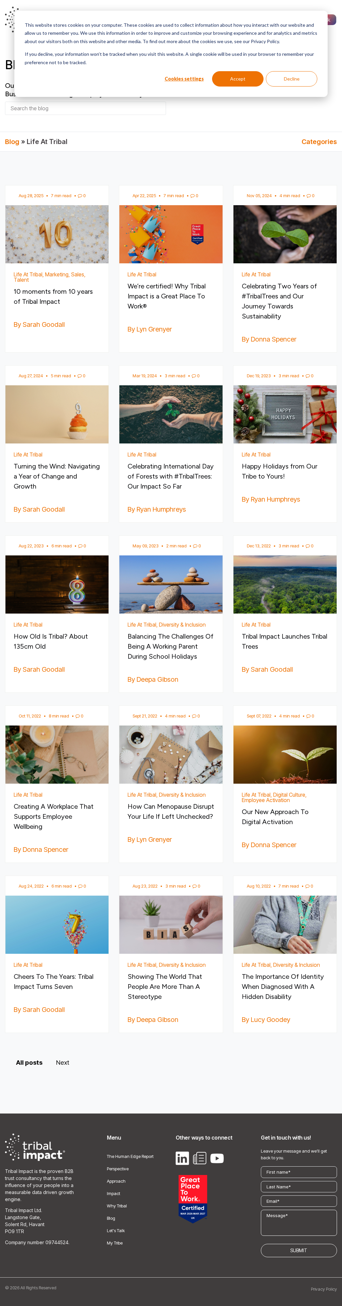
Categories (319, 142)
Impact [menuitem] (113, 1193)
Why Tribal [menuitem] (117, 1205)
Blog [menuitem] (111, 1218)
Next (62, 1062)
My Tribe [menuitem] (115, 1243)
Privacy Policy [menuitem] (324, 1289)
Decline (292, 79)
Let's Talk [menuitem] (116, 1230)
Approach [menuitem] (116, 1181)
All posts (29, 1062)
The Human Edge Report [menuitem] (130, 1156)
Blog (12, 142)
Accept (237, 79)
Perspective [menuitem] (118, 1168)
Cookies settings (184, 79)
